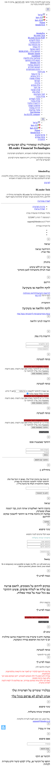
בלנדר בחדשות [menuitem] (34, 110)
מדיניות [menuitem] (37, 83)
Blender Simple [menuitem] (34, 53)
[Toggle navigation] (49, 29)
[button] (3, 727)
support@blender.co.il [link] (41, 721)
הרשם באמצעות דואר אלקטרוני (37, 617)
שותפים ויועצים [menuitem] (34, 105)
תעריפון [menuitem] (37, 81)
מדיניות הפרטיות (39, 207)
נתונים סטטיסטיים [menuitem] (33, 69)
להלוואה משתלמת (30, 293)
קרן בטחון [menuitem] (36, 47)
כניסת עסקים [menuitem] (40, 137)
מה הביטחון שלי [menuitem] (34, 44)
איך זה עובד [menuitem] (35, 74)
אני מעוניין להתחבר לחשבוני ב (37, 391)
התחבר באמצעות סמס (40, 373)
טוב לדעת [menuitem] (41, 72)
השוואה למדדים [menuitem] (34, 67)
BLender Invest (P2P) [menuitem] (36, 38)
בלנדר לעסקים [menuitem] (34, 99)
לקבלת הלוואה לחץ (43, 667)
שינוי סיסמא (45, 552)
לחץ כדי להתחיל (42, 493)
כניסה (46, 455)
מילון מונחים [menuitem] (35, 85)
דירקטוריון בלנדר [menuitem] (33, 103)
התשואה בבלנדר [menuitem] (34, 65)
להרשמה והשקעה (43, 293)
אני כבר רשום (43, 622)
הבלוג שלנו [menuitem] (36, 92)
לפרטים (47, 182)
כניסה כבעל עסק (23, 314)
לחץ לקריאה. (19, 2)
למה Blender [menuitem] (35, 62)
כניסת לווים (34, 314)
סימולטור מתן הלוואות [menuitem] (32, 58)
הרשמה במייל (43, 349)
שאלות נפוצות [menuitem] (35, 78)
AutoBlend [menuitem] (35, 56)
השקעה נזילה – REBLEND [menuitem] (29, 51)
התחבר (46, 522)
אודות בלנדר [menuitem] (40, 96)
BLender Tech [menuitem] (39, 35)
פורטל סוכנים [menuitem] (40, 135)
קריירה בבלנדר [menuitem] (34, 108)
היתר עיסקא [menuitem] (35, 76)
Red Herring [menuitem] (35, 112)
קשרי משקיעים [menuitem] (39, 94)
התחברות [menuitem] (41, 139)
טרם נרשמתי (44, 432)
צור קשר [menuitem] (37, 87)
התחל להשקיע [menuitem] (34, 40)
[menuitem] (36, 122)
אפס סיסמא (45, 749)
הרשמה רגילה (45, 602)
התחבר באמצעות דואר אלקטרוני (36, 366)
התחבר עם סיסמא (41, 460)
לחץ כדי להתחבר (43, 655)
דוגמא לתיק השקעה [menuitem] (32, 60)
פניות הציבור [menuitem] (35, 90)
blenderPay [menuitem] (40, 33)
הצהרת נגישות (39, 209)
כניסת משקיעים (44, 314)
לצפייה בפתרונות (44, 201)
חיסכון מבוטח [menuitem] (35, 49)
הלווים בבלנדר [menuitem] (34, 42)
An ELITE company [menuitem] (32, 114)
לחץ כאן (38, 295)
